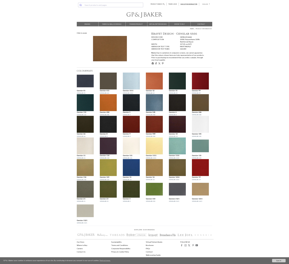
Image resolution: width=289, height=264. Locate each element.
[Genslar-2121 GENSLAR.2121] (179, 189)
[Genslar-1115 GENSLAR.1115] (179, 145)
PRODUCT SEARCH (156, 4)
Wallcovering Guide (153, 255)
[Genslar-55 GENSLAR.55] (87, 81)
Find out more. (105, 260)
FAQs (148, 248)
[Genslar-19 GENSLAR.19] (202, 167)
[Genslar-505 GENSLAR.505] (156, 102)
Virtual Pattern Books (158, 24)
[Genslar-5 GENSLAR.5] (133, 102)
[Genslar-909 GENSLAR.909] (156, 124)
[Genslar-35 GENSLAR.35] (179, 81)
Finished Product (136, 24)
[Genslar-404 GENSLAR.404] (110, 102)
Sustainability (116, 242)
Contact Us (81, 252)
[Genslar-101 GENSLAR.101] (202, 124)
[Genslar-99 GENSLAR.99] (202, 81)
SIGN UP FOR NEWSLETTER (189, 4)
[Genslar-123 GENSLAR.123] (110, 167)
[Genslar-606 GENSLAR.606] (202, 102)
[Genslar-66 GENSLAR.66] (87, 124)
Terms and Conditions (119, 245)
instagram (185, 245)
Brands (87, 24)
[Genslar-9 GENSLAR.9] (133, 124)
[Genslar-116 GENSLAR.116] (87, 167)
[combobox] (110, 5)
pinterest (193, 245)
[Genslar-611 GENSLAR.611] (110, 81)
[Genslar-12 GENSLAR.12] (156, 81)
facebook (181, 245)
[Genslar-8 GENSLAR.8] (110, 124)
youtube (196, 245)
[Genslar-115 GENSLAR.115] (202, 145)
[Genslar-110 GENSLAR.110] (110, 145)
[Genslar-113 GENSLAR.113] (87, 102)
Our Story (80, 242)
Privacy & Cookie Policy (120, 252)
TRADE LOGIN (172, 4)
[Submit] (81, 4)
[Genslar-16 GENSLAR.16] (156, 167)
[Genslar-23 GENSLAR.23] (110, 189)
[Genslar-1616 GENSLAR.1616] (179, 167)
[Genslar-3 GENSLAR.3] (133, 189)
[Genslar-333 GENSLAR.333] (156, 189)
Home (192, 28)
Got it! (278, 261)
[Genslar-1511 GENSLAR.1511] (133, 81)
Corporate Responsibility (120, 248)
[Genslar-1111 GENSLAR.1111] (156, 145)
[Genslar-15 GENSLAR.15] (133, 167)
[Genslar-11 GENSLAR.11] (87, 145)
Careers (80, 248)
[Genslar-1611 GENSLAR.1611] (202, 189)
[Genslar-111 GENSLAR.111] (133, 145)
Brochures (150, 245)
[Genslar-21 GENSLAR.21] (87, 189)
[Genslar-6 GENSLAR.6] (179, 102)
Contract (201, 24)
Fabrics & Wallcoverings (111, 24)
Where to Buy (179, 24)
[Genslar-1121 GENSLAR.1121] (87, 210)
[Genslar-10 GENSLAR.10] (179, 124)
